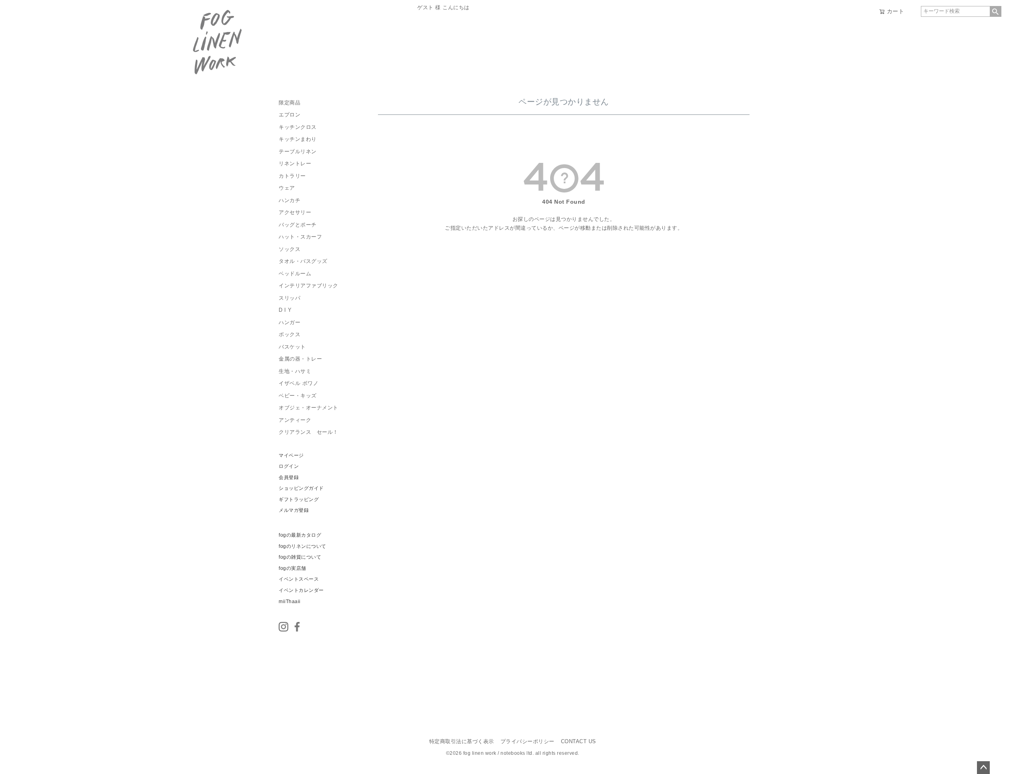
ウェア (287, 188)
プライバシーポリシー (527, 741)
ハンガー (289, 322)
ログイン (289, 466)
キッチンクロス (298, 127)
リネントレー (295, 163)
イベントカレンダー (301, 590)
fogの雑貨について (300, 557)
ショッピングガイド (301, 488)
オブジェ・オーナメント (308, 408)
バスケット (292, 347)
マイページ (291, 455)
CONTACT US (578, 741)
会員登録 (289, 477)
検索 (995, 11)
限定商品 (289, 103)
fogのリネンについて (302, 546)
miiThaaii (290, 601)
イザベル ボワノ (298, 383)
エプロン (289, 115)
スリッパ (289, 298)
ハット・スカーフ (300, 237)
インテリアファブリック (308, 286)
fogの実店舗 (292, 568)
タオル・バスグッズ (303, 261)
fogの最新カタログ (300, 535)
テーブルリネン (298, 151)
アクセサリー (295, 212)
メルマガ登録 (294, 510)
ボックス (289, 334)
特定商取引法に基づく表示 (461, 741)
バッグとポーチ (298, 225)
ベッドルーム (295, 274)
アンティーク (295, 420)
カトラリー (292, 176)
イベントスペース (299, 579)
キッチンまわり (298, 139)
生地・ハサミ (295, 371)
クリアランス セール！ (308, 432)
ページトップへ (983, 767)
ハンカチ (289, 200)
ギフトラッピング (299, 499)
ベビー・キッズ (298, 396)
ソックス (289, 249)
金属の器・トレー (300, 359)
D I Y (285, 310)
